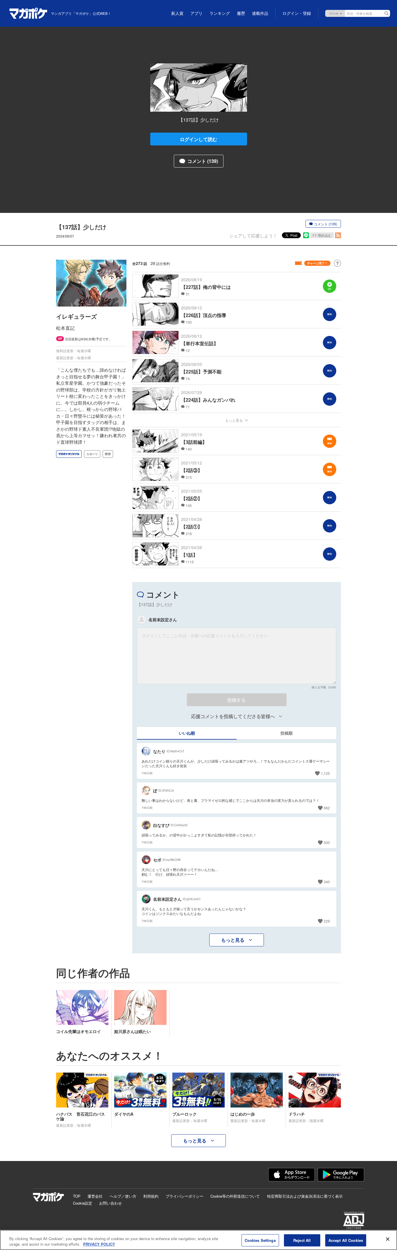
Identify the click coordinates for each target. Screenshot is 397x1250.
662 (327, 808)
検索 (386, 13)
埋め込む (325, 235)
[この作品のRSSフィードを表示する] (338, 235)
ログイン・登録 (296, 13)
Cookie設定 (82, 1203)
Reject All (302, 1240)
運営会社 (95, 1196)
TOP (77, 1196)
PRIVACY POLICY (99, 1244)
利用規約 (150, 1196)
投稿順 (286, 733)
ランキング (220, 13)
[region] (198, 1240)
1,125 (325, 773)
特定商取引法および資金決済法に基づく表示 (305, 1196)
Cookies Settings (260, 1240)
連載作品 (260, 13)
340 (327, 881)
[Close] (387, 1239)
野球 (108, 454)
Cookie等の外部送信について (235, 1196)
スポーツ (92, 454)
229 (327, 921)
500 (327, 842)
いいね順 (187, 733)
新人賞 (177, 13)
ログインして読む (198, 139)
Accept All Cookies (345, 1240)
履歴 (241, 13)
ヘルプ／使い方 (123, 1196)
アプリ (196, 13)
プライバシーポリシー (184, 1196)
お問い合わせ (110, 1203)
